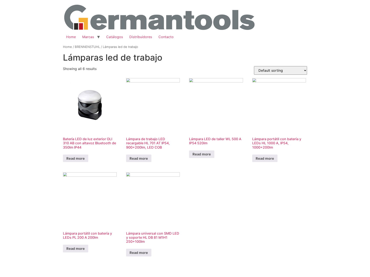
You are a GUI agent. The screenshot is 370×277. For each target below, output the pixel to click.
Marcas (88, 37)
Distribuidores (140, 37)
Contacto (166, 37)
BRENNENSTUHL (87, 47)
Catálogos (114, 37)
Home (71, 37)
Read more (75, 158)
